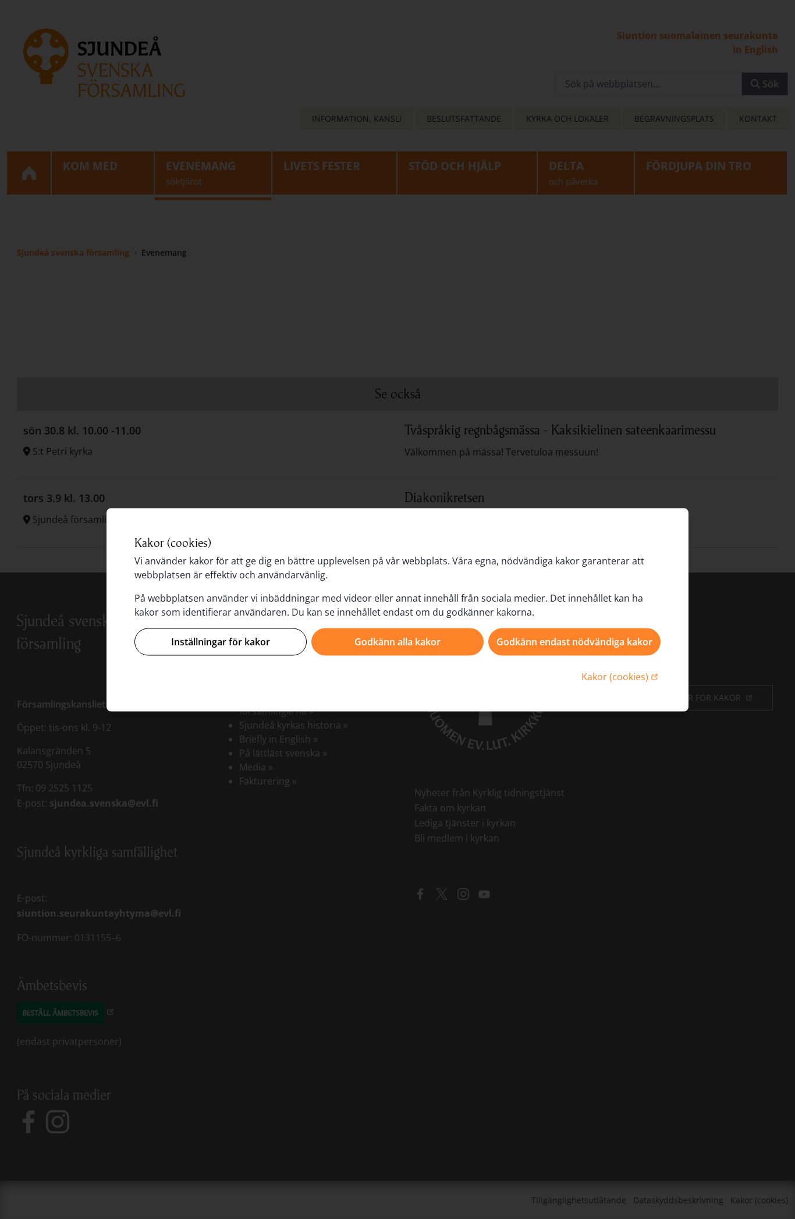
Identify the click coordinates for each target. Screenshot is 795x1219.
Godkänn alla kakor (397, 641)
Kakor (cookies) (621, 676)
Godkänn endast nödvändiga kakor (574, 641)
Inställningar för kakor (220, 641)
